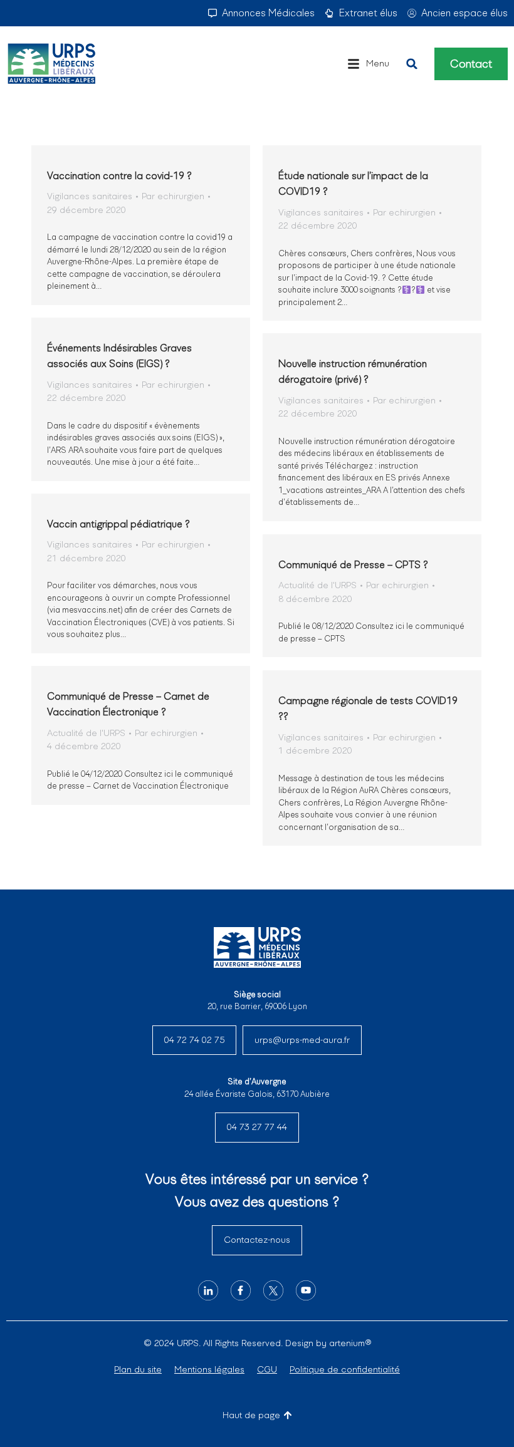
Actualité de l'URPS (317, 585)
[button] (368, 63)
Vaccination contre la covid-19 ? (119, 176)
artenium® (350, 1343)
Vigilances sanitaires (89, 196)
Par (173, 196)
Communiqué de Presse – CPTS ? (353, 565)
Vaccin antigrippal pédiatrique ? (118, 524)
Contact (471, 64)
